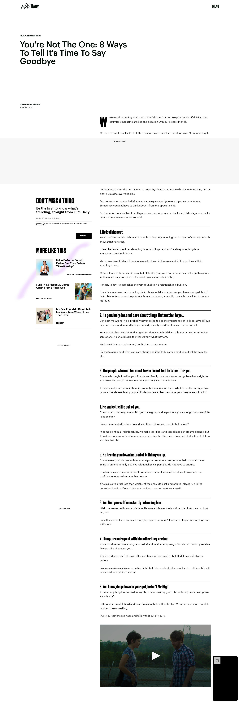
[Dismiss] (234, 658)
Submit (83, 236)
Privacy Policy (41, 225)
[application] (155, 656)
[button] (155, 656)
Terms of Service (79, 223)
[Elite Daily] (29, 6)
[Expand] (216, 658)
